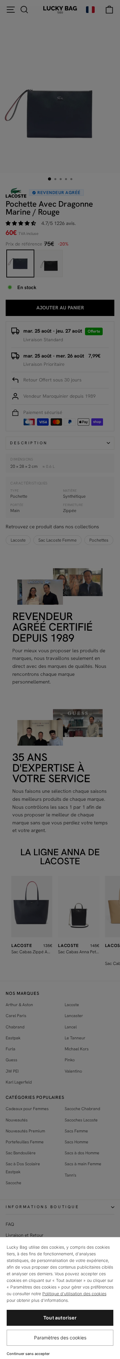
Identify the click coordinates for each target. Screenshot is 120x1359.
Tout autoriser (60, 1317)
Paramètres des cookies (60, 1337)
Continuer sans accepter (28, 1353)
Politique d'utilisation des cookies (74, 1293)
